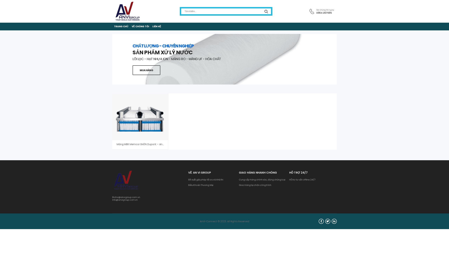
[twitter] (327, 221)
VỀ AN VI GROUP (199, 173)
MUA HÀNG (146, 70)
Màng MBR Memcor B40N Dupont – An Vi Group (145, 144)
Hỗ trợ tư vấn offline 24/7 (302, 179)
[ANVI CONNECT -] (127, 11)
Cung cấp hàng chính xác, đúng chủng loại (262, 179)
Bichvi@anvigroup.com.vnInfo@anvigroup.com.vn (126, 198)
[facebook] (321, 221)
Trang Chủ (121, 26)
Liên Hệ (156, 26)
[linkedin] (334, 221)
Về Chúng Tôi (140, 26)
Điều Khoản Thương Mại (200, 185)
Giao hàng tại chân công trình (255, 185)
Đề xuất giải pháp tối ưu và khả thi (205, 179)
